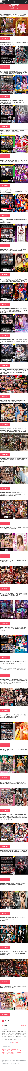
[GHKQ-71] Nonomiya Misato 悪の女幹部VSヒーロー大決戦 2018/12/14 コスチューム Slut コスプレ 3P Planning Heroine (13, 102)
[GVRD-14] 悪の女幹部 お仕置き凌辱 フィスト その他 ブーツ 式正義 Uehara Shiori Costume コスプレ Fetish (13, 851)
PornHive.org (11, 1052)
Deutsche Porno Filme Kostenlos (10, 1049)
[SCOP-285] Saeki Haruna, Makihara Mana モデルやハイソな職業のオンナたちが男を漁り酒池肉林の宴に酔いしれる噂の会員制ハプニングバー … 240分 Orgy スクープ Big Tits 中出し (14, 371)
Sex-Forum (4, 1052)
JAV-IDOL (2, 3)
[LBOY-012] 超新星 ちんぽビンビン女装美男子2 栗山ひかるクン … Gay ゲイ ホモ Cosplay (14, 528)
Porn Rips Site (5, 0)
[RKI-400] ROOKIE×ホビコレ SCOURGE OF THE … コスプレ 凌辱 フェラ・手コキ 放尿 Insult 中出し (13, 662)
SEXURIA (2, 2)
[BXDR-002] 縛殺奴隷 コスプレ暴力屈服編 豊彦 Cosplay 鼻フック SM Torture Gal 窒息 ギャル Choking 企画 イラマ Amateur (12, 494)
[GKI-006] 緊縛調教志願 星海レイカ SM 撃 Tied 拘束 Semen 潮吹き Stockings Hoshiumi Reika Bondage (12, 885)
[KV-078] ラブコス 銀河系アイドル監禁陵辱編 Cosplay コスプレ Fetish (13, 750)
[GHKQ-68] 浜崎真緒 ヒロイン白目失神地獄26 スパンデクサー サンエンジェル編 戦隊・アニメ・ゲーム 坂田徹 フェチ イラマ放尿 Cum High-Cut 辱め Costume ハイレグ (13, 280)
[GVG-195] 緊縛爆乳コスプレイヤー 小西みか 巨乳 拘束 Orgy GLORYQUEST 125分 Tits (13, 987)
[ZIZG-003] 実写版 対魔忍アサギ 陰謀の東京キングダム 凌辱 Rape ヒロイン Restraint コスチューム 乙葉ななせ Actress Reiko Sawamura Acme (13, 594)
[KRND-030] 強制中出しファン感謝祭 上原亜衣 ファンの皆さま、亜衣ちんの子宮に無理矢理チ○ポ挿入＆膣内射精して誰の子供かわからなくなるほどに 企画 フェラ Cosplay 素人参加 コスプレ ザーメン (14, 681)
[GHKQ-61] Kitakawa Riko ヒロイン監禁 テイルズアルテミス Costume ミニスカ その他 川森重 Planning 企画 (13, 341)
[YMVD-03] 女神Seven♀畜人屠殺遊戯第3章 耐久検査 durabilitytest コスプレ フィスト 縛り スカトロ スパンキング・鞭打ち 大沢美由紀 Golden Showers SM (13, 430)
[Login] (26, 2)
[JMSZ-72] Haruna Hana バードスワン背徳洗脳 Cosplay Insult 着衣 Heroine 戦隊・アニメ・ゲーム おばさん (13, 132)
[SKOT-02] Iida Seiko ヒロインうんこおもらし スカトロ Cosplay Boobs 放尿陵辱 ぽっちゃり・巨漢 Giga (13, 15)
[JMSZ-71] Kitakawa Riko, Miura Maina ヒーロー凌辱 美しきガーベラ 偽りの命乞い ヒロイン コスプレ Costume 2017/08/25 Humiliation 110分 (13, 161)
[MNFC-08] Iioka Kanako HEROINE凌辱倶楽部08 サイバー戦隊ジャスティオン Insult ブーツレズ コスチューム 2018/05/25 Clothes (14, 221)
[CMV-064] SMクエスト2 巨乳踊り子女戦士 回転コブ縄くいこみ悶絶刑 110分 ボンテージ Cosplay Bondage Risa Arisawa (13, 953)
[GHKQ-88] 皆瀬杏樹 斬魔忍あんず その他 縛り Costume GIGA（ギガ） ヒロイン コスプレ (14, 43)
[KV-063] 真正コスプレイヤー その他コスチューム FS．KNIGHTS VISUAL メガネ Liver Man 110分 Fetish (13, 783)
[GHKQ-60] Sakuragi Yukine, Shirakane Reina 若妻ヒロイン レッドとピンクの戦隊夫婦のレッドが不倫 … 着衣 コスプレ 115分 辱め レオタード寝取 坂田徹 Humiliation (13, 310)
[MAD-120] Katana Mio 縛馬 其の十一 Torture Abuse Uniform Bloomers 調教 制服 (12, 401)
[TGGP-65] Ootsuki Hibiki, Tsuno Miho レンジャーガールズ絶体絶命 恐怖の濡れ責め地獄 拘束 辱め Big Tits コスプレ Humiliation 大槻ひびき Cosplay (13, 72)
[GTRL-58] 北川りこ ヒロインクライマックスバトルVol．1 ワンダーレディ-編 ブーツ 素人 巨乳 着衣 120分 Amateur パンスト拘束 (13, 251)
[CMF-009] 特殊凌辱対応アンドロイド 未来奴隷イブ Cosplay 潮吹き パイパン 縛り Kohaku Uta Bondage (12, 919)
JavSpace (18, 1052)
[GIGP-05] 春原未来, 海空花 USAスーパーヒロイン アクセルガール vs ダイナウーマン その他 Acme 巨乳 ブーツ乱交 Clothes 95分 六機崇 (14, 191)
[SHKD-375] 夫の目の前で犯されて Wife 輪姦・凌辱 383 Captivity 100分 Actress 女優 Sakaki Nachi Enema (13, 460)
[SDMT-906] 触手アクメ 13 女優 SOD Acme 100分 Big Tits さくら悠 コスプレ (13, 561)
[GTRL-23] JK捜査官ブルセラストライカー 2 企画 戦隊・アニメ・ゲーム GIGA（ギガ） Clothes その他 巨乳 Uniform (13, 629)
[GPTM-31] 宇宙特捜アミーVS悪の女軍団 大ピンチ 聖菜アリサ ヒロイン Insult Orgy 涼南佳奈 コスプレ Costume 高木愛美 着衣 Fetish (13, 716)
